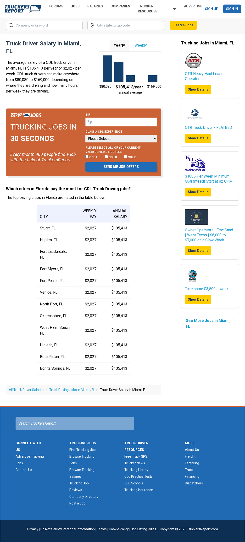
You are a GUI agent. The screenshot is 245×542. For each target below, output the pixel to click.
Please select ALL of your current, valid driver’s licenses (113, 150)
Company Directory (83, 497)
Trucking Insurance (138, 490)
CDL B (112, 157)
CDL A (93, 157)
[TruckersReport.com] (23, 9)
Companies (120, 6)
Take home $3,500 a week (206, 289)
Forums (56, 6)
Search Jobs (183, 25)
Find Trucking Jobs (83, 450)
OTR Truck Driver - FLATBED (208, 127)
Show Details (198, 89)
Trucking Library (136, 470)
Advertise (193, 6)
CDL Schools (133, 483)
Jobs (75, 6)
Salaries (95, 6)
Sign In (232, 9)
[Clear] (78, 25)
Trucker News (134, 463)
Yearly (119, 45)
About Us (192, 450)
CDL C (131, 157)
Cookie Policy (119, 529)
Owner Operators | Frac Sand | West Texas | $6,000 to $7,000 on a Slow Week (209, 235)
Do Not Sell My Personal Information (67, 529)
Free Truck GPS (135, 456)
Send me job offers (121, 166)
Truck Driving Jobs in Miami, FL (72, 390)
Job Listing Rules (143, 529)
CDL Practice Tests (138, 476)
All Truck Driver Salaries (26, 390)
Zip (87, 114)
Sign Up (211, 9)
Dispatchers (194, 483)
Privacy (32, 529)
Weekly (140, 45)
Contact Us (24, 470)
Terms (102, 529)
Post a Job (77, 503)
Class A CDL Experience (103, 131)
